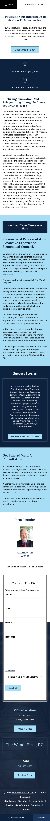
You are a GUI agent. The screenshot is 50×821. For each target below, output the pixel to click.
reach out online (10, 501)
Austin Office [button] (25, 728)
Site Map (22, 801)
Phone (8, 622)
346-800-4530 (14, 498)
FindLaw (25, 809)
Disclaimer (10, 670)
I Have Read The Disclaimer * (25, 677)
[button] (8, 5)
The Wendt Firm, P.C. (23, 792)
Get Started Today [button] (25, 49)
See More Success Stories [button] (25, 436)
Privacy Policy (37, 801)
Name (8, 594)
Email (9, 608)
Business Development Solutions (24, 805)
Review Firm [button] (25, 775)
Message (10, 636)
